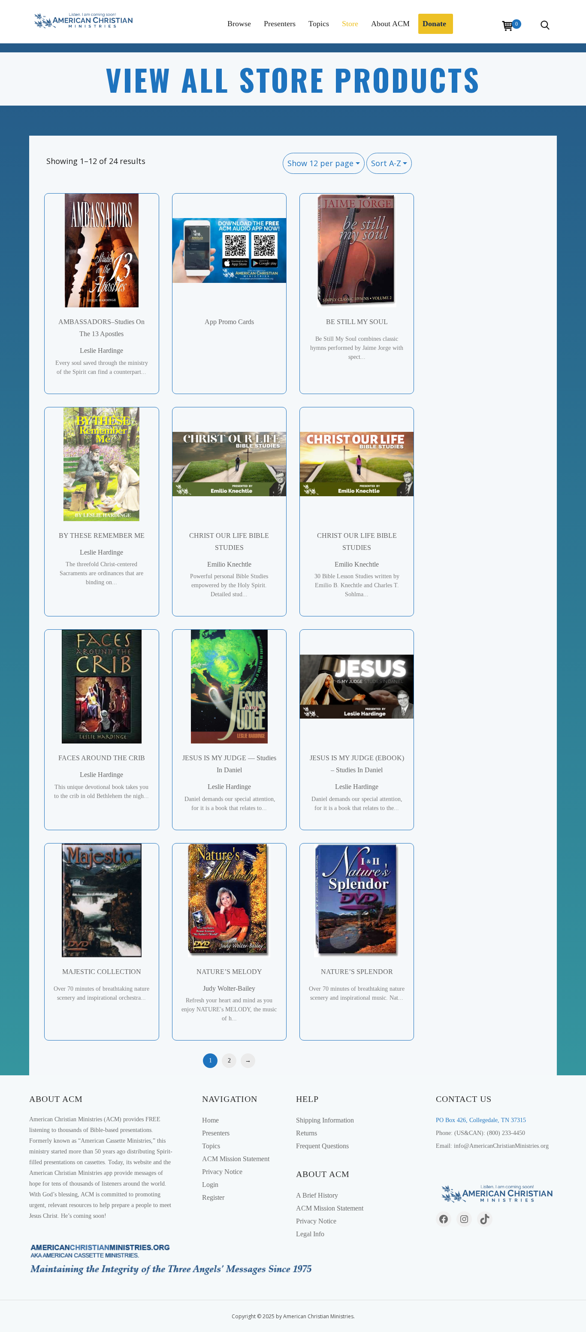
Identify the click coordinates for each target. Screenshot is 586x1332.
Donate (434, 23)
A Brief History (317, 1195)
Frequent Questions (322, 1146)
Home (210, 1120)
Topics (318, 23)
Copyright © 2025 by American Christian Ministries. (293, 1316)
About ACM (390, 23)
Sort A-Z (386, 163)
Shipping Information (325, 1120)
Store (350, 23)
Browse (239, 23)
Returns (306, 1133)
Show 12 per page (320, 163)
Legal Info (310, 1234)
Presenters (280, 23)
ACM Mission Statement (235, 1158)
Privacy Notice (222, 1171)
